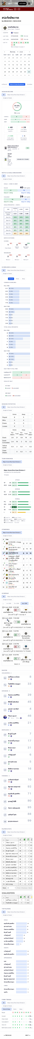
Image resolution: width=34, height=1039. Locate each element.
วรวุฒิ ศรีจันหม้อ (10, 881)
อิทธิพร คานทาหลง (11, 873)
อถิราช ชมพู (9, 884)
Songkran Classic (7, 98)
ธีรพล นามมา (9, 859)
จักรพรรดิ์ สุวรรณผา (11, 856)
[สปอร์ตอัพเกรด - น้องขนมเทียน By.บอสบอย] (17, 636)
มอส (5, 961)
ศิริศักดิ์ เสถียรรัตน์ (11, 862)
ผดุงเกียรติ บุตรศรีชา (11, 870)
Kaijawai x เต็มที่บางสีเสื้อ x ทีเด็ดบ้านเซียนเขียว (14, 558)
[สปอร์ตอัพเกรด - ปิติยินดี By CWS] (17, 611)
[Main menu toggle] (29, 3)
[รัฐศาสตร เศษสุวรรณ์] (17, 788)
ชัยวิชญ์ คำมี (9, 878)
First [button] (18, 888)
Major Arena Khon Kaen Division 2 (16, 94)
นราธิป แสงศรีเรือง (11, 867)
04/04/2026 (14, 39)
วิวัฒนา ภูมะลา (10, 842)
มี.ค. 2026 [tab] (16, 603)
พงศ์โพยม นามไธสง (11, 900)
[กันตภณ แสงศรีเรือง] (17, 696)
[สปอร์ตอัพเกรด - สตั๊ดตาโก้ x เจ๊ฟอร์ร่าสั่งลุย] (17, 660)
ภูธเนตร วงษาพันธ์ (11, 864)
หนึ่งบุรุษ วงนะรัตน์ (11, 876)
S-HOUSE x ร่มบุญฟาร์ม (15, 543)
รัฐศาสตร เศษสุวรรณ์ (12, 853)
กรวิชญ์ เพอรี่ (7, 935)
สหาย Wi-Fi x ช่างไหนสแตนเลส (14, 548)
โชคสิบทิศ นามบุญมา (12, 903)
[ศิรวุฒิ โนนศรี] (17, 735)
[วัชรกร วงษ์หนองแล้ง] (17, 808)
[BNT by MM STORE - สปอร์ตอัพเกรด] (17, 623)
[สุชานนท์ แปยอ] (17, 763)
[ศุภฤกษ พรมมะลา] (17, 821)
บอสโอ (5, 992)
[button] (22, 3)
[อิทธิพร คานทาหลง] (17, 770)
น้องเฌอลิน (12, 578)
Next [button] (30, 888)
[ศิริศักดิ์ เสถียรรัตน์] (17, 703)
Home (17, 278)
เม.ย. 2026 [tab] (24, 603)
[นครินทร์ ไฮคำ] (17, 815)
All (3, 94)
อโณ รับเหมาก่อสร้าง (13, 565)
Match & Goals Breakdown (17, 84)
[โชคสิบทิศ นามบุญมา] (17, 685)
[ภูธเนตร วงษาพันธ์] (17, 710)
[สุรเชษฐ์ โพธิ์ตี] (17, 801)
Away (23, 278)
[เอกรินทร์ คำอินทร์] (17, 781)
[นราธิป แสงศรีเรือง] (17, 724)
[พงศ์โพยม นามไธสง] (17, 678)
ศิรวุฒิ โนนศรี (10, 851)
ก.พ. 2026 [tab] (8, 603)
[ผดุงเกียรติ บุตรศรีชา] (17, 795)
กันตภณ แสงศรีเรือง (11, 848)
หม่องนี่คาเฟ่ (13, 587)
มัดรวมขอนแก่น (14, 574)
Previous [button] (24, 888)
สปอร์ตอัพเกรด (13, 553)
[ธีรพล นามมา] (17, 749)
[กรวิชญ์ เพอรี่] (17, 756)
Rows (4, 888)
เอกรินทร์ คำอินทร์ (11, 845)
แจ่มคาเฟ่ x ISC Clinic (14, 582)
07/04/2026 (14, 36)
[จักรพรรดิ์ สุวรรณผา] (17, 742)
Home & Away (6, 1009)
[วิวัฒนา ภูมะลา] (17, 717)
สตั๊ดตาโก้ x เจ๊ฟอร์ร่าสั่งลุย (14, 570)
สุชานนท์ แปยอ (8, 926)
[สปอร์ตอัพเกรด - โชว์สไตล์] (17, 648)
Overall (11, 278)
